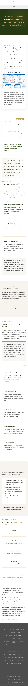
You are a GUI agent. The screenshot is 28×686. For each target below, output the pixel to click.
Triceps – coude (7, 670)
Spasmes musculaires (19, 657)
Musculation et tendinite (7, 626)
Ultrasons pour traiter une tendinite (14, 654)
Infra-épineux (8, 673)
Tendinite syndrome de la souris (14, 632)
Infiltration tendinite (9, 629)
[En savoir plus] (14, 2)
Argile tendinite (20, 629)
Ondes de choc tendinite (8, 648)
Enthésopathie (11, 676)
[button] (14, 7)
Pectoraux (18, 676)
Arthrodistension (18, 673)
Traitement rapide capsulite (14, 663)
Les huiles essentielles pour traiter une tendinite (14, 642)
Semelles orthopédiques (18, 670)
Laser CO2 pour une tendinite (14, 638)
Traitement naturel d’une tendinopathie (14, 666)
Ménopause (21, 660)
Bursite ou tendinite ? (20, 626)
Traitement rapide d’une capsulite (14, 682)
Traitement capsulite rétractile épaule (14, 651)
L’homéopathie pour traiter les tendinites (14, 644)
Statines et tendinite (21, 648)
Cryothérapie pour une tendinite (14, 635)
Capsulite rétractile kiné (14, 679)
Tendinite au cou (8, 657)
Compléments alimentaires (11, 660)
